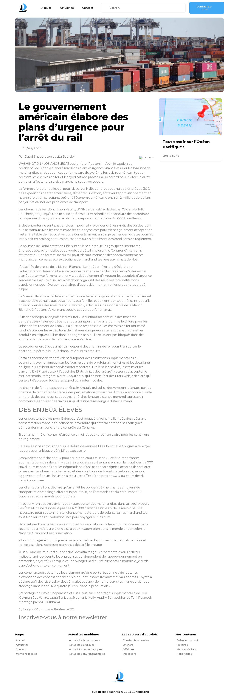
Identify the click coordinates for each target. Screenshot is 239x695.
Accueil (46, 8)
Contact (87, 8)
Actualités (67, 8)
